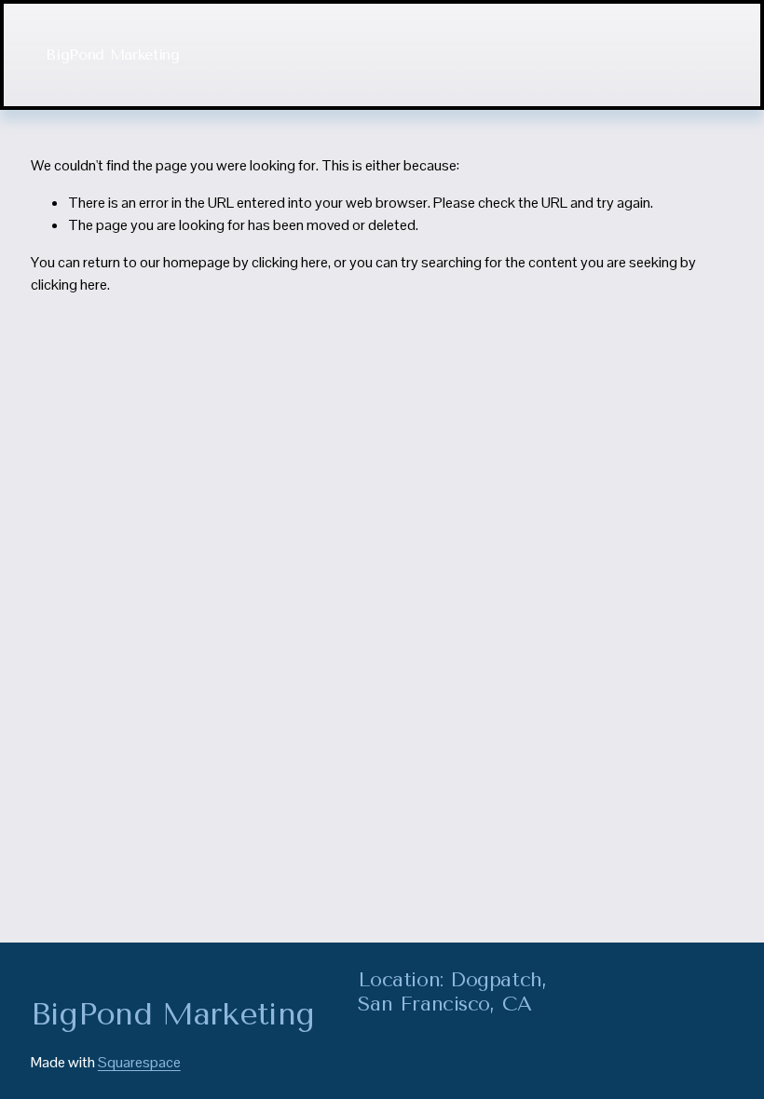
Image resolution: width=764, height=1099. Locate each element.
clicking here (290, 262)
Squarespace (139, 1062)
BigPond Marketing (113, 54)
